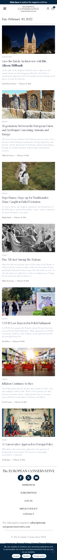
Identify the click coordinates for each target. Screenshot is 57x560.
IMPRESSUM (28, 485)
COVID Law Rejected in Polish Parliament (26, 323)
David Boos (6, 341)
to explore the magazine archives (28, 2)
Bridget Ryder (6, 217)
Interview (7, 57)
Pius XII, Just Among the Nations (21, 259)
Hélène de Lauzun (8, 156)
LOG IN (28, 501)
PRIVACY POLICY (29, 509)
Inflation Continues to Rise (17, 384)
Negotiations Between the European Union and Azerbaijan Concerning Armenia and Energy (27, 130)
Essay (4, 255)
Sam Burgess (6, 460)
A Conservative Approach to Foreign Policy (27, 444)
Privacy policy (39, 556)
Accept (16, 556)
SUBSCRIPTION (29, 493)
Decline (26, 556)
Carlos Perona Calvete (9, 84)
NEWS (4, 121)
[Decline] (53, 551)
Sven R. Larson (7, 402)
